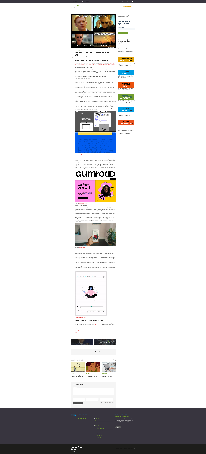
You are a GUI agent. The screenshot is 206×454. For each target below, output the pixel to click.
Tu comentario (75, 387)
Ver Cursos (97, 427)
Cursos (108, 341)
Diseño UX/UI (99, 437)
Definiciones (97, 418)
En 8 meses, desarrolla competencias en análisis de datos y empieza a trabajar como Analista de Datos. (126, 114)
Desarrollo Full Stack (100, 428)
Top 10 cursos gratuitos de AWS (105, 342)
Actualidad (77, 50)
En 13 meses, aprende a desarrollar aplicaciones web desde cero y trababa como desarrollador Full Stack (126, 64)
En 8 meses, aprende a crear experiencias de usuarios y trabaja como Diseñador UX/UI (125, 89)
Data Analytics (99, 435)
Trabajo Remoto (98, 420)
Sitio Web (101, 397)
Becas (80, 1)
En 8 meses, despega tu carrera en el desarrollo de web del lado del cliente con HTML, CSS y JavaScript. (126, 101)
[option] (78, 370)
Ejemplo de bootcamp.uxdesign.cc (81, 317)
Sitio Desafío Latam (74, 1)
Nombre (74, 397)
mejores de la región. (89, 325)
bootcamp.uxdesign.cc (83, 203)
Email (87, 397)
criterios (95, 324)
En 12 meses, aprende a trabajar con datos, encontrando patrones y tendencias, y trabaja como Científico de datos (125, 76)
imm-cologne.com (82, 247)
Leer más (118, 427)
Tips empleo (97, 425)
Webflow (81, 154)
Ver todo (96, 413)
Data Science (99, 433)
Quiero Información (85, 1)
